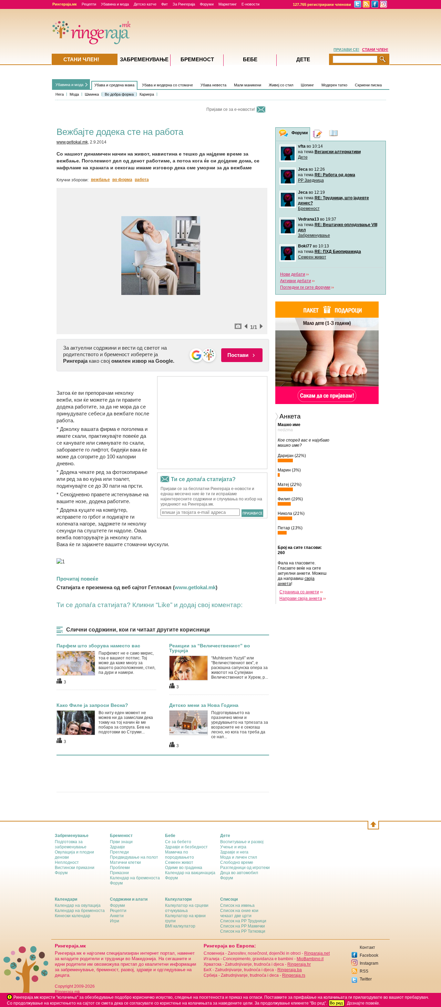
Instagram (369, 963)
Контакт (367, 947)
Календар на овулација (78, 905)
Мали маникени (247, 85)
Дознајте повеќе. (363, 1003)
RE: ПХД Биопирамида (338, 251)
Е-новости (250, 4)
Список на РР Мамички (242, 926)
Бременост (309, 208)
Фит (164, 4)
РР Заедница (311, 180)
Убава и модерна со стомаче (167, 85)
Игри (114, 921)
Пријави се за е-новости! (230, 109)
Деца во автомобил (239, 872)
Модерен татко (334, 85)
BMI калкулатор (180, 926)
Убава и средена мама (114, 85)
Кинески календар (72, 915)
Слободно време (236, 862)
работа (142, 179)
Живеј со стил (281, 85)
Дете (303, 157)
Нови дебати (292, 274)
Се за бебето (178, 841)
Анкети (117, 915)
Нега (59, 94)
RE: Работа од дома (335, 174)
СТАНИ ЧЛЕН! (375, 49)
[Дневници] (318, 134)
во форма (122, 179)
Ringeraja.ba (289, 969)
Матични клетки (125, 862)
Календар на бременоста (135, 878)
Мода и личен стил (238, 857)
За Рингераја (184, 4)
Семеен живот (312, 257)
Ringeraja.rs (293, 975)
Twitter (366, 979)
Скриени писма (368, 85)
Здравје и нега (234, 852)
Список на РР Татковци (242, 931)
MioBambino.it (310, 958)
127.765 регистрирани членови (322, 4)
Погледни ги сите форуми (305, 287)
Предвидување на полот (134, 857)
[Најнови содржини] (333, 134)
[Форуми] (283, 134)
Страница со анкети (299, 592)
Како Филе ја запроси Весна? (92, 705)
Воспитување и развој (242, 841)
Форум (61, 872)
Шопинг (307, 85)
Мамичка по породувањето (179, 855)
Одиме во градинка (183, 867)
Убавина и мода (115, 4)
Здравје (117, 847)
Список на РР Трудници (243, 921)
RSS (364, 971)
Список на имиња (237, 905)
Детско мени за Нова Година (203, 705)
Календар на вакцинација (190, 872)
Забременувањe (144, 59)
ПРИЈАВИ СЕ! (346, 49)
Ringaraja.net (317, 953)
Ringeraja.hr (299, 964)
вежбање (100, 179)
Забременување (314, 235)
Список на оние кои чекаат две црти (239, 913)
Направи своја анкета (300, 598)
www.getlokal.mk (72, 142)
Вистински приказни (74, 867)
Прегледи (119, 852)
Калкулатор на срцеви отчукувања (186, 908)
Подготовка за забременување (70, 844)
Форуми (207, 4)
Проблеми (120, 867)
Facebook (369, 955)
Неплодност (67, 862)
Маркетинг (227, 4)
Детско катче (145, 4)
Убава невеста (213, 85)
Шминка (92, 94)
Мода (74, 94)
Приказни (119, 872)
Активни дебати (295, 280)
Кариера (147, 94)
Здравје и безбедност (186, 847)
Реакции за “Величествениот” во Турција (209, 648)
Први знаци (121, 841)
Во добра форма (119, 94)
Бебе (250, 59)
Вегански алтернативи (338, 151)
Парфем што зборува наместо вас (98, 645)
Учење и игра (233, 847)
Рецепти (89, 4)
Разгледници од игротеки (245, 867)
